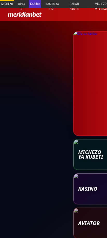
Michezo (7, 4)
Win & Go (21, 5)
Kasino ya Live (52, 5)
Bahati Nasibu (74, 5)
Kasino (35, 4)
